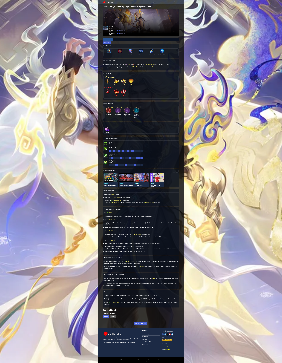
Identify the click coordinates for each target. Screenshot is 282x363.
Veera (129, 64)
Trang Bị (151, 2)
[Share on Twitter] (165, 334)
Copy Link (113, 316)
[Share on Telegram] (172, 334)
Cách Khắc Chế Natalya (119, 39)
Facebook (106, 316)
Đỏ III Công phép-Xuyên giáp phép (109, 115)
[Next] (177, 171)
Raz (135, 64)
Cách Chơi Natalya (108, 39)
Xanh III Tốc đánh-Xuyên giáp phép (136, 116)
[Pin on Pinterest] (170, 334)
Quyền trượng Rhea (130, 54)
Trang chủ (129, 2)
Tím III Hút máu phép (117, 115)
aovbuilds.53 (168, 349)
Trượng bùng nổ (151, 54)
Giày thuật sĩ (109, 54)
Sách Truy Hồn (134, 67)
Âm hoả (111, 142)
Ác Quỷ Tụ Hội (112, 147)
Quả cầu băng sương (162, 54)
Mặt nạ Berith (120, 54)
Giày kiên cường (150, 64)
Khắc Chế (144, 2)
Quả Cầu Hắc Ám (113, 154)
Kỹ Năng (157, 2)
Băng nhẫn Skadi (141, 54)
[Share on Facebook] (163, 334)
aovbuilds (166, 346)
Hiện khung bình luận (140, 323)
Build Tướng (137, 2)
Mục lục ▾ (106, 42)
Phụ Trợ (170, 2)
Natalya (113, 194)
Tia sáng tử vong (113, 161)
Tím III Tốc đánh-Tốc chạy (127, 115)
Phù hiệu (163, 2)
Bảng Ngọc (176, 2)
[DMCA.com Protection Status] (167, 339)
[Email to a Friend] (167, 334)
